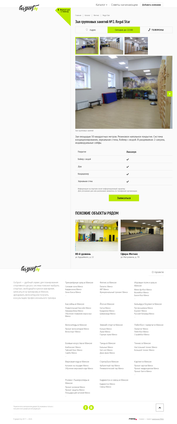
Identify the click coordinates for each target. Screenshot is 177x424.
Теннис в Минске (142, 343)
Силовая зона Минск (74, 286)
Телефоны (157, 29)
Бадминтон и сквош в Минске (114, 380)
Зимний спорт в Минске (111, 324)
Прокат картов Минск (143, 365)
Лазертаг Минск (141, 329)
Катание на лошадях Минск (76, 365)
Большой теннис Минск (144, 350)
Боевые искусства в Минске (78, 343)
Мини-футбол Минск (143, 289)
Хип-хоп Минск (106, 350)
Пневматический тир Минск (112, 368)
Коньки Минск (106, 329)
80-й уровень (83, 254)
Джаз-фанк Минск (107, 353)
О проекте (158, 272)
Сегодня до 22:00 (124, 29)
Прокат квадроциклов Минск (146, 368)
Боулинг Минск (140, 311)
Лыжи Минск (105, 331)
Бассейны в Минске (74, 304)
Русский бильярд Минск (144, 313)
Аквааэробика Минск (74, 311)
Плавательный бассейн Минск (78, 308)
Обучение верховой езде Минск (79, 368)
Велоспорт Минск (72, 331)
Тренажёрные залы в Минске (79, 282)
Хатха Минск (105, 308)
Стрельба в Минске (109, 361)
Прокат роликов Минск (75, 387)
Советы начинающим (124, 4)
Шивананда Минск (107, 313)
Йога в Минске (107, 304)
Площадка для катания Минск (77, 393)
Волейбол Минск (141, 292)
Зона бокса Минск (73, 292)
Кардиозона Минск (73, 289)
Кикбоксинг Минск (73, 347)
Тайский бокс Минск (73, 350)
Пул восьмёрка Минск (143, 308)
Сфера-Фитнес (129, 254)
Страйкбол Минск (141, 334)
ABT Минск (104, 289)
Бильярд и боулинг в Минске (148, 304)
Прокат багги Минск (143, 371)
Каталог (100, 4)
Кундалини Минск (107, 311)
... (65, 295)
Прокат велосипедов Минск (77, 329)
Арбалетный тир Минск (110, 365)
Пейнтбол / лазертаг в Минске (148, 324)
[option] (87, 45)
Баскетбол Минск (141, 295)
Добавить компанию (151, 4)
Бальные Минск (106, 347)
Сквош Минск (105, 387)
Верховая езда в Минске (77, 361)
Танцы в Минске (107, 343)
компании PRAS (158, 419)
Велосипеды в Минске (76, 324)
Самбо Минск (71, 353)
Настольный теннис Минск (145, 347)
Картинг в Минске (142, 361)
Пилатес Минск (106, 286)
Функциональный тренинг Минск (114, 292)
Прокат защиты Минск (74, 390)
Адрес (93, 29)
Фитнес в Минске (108, 282)
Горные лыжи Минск (108, 334)
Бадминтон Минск (107, 384)
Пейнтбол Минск (141, 331)
